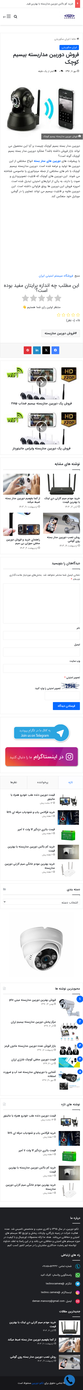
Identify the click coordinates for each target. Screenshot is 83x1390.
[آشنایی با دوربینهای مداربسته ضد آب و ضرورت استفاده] (69, 1080)
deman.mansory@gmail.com (48, 1301)
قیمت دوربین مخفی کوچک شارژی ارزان (33, 1059)
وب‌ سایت (74, 661)
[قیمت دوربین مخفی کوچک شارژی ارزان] (69, 1062)
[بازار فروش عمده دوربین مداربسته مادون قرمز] (69, 1049)
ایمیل (77, 645)
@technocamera (55, 1284)
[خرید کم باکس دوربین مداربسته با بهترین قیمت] (68, 852)
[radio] (57, 298)
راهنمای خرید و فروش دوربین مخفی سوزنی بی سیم (23, 541)
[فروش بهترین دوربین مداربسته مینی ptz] (69, 1007)
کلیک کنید (46, 1275)
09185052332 (50, 1266)
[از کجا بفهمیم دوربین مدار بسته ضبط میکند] (21, 484)
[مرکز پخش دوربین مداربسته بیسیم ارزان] (69, 1030)
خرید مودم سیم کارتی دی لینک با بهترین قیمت (62, 500)
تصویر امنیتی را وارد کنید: (48, 688)
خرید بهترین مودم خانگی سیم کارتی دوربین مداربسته (30, 866)
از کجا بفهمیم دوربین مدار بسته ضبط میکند (22, 500)
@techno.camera (50, 1292)
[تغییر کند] (69, 16)
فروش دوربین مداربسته (60, 333)
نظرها (13, 782)
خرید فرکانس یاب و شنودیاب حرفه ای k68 (31, 812)
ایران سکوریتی (61, 39)
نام (78, 628)
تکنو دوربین (38, 1383)
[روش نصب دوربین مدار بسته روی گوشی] (61, 523)
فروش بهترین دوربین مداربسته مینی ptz (32, 1000)
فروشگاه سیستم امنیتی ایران (56, 276)
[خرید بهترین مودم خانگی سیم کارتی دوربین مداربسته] (68, 869)
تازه (71, 782)
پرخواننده (42, 782)
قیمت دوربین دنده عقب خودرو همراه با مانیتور (33, 797)
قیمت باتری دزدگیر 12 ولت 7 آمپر (36, 829)
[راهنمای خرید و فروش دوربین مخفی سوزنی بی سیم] (21, 524)
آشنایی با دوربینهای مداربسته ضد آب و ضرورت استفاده (29, 1074)
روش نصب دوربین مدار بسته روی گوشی (63, 539)
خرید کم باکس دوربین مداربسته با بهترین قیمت (49, 4)
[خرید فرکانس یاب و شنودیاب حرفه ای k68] (68, 817)
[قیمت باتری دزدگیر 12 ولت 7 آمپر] (68, 834)
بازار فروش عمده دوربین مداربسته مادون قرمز (30, 1046)
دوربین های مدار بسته (47, 161)
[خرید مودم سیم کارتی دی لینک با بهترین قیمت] (61, 484)
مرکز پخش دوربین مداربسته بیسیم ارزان (33, 1022)
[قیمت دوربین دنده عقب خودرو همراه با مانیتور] (68, 800)
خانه (74, 39)
